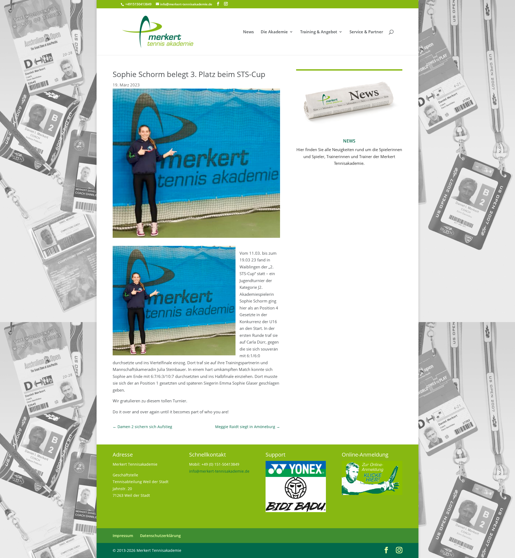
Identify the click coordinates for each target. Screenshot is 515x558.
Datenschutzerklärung (160, 535)
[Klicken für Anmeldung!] (372, 493)
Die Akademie (274, 32)
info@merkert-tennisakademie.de (219, 471)
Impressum (123, 535)
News (248, 32)
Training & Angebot (318, 32)
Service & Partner (366, 32)
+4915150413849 (138, 4)
